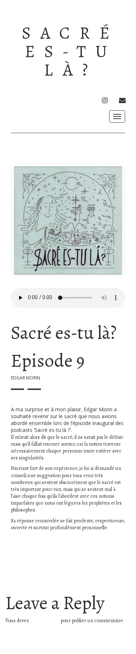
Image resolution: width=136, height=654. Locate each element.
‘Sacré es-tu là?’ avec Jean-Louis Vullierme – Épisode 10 (93, 575)
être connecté (44, 620)
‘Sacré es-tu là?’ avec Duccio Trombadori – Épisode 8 (36, 575)
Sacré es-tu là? (70, 51)
